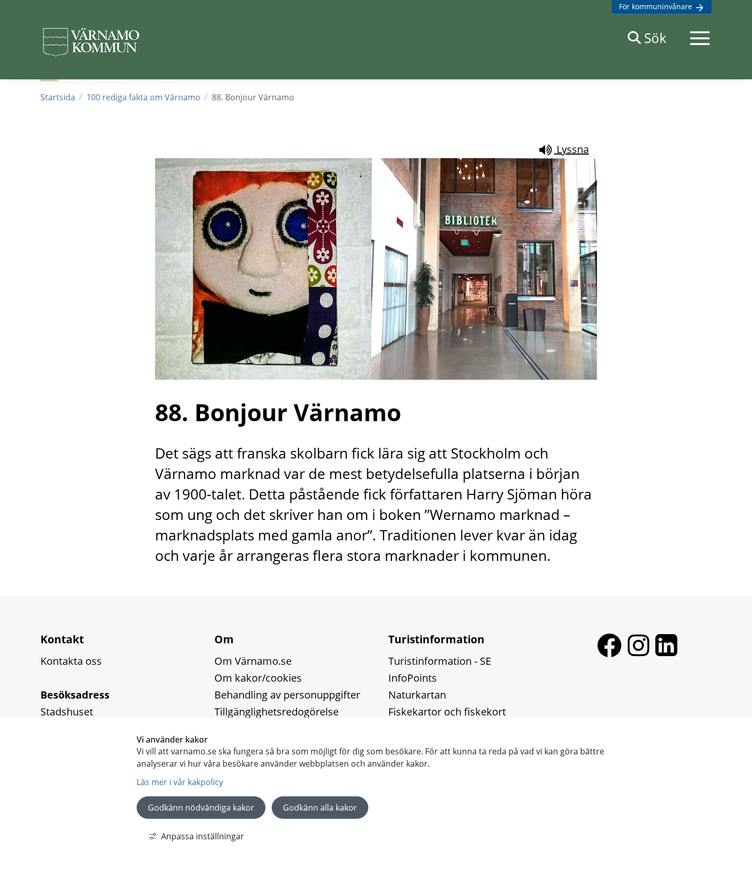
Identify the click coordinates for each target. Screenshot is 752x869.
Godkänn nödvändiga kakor (201, 807)
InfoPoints (412, 678)
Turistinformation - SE (439, 661)
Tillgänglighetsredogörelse (276, 712)
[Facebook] (612, 653)
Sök (655, 38)
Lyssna (571, 149)
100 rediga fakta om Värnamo (143, 97)
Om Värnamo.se (253, 661)
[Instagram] (641, 653)
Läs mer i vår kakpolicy (180, 782)
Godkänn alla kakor (320, 807)
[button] (700, 38)
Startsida (57, 97)
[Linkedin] (666, 653)
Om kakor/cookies (258, 678)
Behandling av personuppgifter (287, 695)
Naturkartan (417, 695)
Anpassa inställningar (202, 836)
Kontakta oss (71, 661)
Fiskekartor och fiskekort (447, 712)
